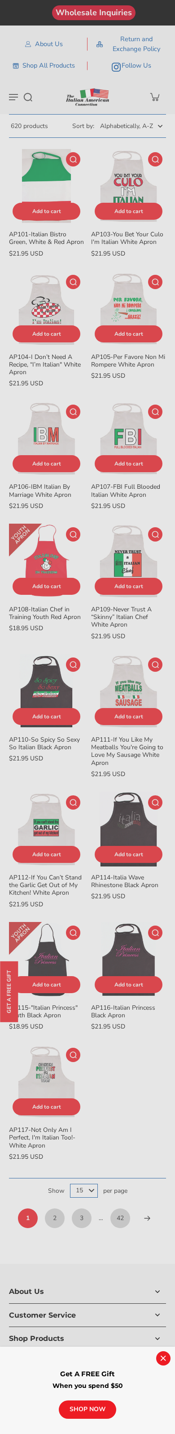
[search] (28, 97)
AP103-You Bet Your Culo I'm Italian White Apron (127, 238)
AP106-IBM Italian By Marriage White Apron (40, 490)
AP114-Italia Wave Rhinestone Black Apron (124, 881)
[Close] (163, 1358)
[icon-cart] (154, 97)
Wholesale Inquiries (94, 12)
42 (120, 1218)
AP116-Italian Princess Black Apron (123, 1011)
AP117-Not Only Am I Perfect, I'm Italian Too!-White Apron (42, 1138)
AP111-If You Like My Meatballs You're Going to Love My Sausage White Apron (127, 751)
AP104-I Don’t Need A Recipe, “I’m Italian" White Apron (45, 365)
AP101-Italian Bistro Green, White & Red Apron (46, 238)
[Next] (147, 1218)
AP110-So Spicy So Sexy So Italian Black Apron (44, 743)
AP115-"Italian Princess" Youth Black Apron (43, 1011)
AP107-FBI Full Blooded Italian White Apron (125, 490)
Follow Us (136, 65)
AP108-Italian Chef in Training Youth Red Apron (45, 613)
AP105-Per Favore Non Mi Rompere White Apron (128, 361)
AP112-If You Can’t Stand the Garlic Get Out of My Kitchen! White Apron (45, 885)
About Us (49, 43)
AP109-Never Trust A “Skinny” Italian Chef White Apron (121, 617)
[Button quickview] (73, 159)
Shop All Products (48, 65)
